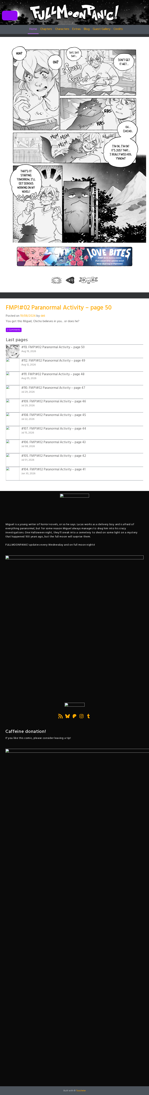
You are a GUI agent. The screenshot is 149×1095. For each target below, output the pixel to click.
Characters (62, 29)
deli (43, 315)
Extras (76, 29)
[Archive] (88, 280)
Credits (118, 29)
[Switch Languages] (9, 15)
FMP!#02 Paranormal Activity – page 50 (59, 308)
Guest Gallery (101, 29)
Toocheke (81, 1091)
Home (33, 29)
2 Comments (13, 330)
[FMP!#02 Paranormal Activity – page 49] (70, 280)
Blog (87, 29)
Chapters (46, 29)
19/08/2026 (28, 315)
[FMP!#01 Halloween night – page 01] (56, 280)
